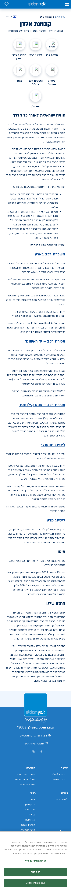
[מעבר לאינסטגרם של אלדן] (33, 752)
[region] (35, 860)
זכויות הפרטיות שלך (35, 861)
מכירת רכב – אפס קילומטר (42, 405)
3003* (21, 727)
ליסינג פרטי (55, 520)
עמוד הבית (60, 17)
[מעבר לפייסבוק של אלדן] (41, 752)
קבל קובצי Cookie (35, 882)
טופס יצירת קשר (33, 743)
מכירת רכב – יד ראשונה (44, 341)
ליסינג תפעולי (53, 445)
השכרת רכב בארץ (50, 254)
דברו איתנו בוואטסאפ (33, 735)
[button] (67, 4)
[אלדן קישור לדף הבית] (37, 4)
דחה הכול (35, 872)
